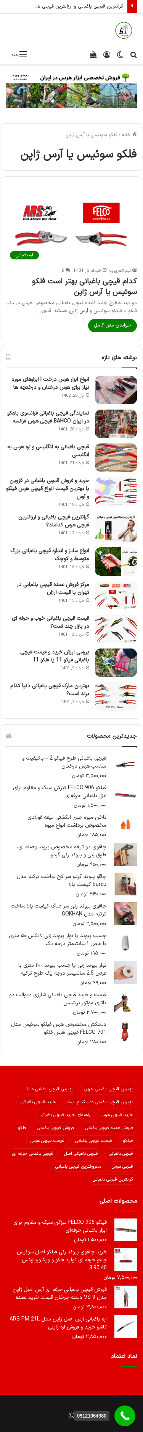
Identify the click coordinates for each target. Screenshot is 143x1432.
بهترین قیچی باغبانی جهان (108, 1089)
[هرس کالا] (123, 30)
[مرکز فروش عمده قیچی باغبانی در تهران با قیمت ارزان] (116, 595)
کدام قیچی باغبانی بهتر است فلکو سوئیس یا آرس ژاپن (84, 287)
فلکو (22, 1127)
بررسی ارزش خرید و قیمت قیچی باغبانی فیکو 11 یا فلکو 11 (54, 656)
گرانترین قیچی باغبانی (113, 1179)
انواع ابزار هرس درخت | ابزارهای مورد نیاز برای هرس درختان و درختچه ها (50, 383)
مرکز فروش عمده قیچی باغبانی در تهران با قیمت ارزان (53, 589)
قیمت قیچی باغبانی (93, 1140)
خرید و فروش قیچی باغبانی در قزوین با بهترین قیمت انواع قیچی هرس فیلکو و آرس (47, 489)
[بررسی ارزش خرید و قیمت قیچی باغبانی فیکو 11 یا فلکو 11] (116, 662)
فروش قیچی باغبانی (55, 1127)
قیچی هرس (122, 1166)
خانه (127, 135)
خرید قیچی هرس (117, 1115)
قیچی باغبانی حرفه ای (32, 1153)
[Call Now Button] (124, 1415)
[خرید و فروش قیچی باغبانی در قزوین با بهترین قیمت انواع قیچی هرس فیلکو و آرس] (116, 491)
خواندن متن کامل (112, 325)
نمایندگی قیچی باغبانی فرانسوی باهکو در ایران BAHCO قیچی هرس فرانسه (48, 417)
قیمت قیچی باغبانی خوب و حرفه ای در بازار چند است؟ (50, 622)
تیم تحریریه (120, 270)
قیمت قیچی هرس (47, 1140)
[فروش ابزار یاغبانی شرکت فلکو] (71, 90)
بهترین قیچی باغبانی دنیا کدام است (100, 1102)
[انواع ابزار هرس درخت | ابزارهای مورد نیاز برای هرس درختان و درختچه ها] (116, 390)
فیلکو (128, 1140)
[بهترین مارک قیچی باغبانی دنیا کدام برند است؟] (116, 696)
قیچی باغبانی (121, 1153)
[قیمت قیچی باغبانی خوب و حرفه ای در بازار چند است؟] (116, 629)
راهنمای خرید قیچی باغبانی (65, 1115)
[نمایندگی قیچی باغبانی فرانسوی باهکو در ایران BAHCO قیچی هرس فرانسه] (116, 424)
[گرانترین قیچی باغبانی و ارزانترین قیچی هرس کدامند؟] (116, 527)
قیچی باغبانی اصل (81, 1153)
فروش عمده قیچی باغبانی (109, 1127)
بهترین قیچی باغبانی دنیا (50, 1089)
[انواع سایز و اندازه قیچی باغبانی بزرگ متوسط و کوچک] (116, 561)
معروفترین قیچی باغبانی (78, 1166)
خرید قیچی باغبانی (38, 1102)
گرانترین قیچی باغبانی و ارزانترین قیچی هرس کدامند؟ (68, 6)
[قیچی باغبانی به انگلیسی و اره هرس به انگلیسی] (116, 457)
